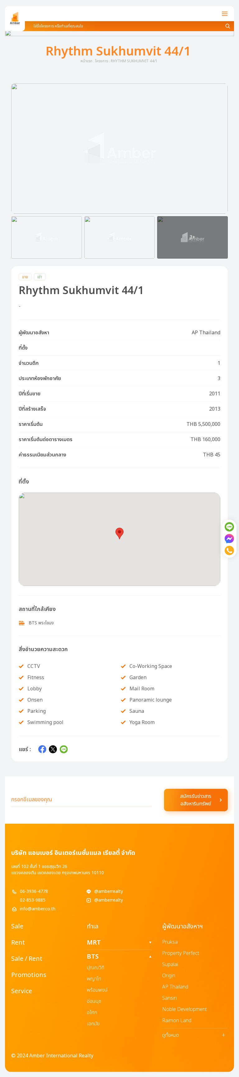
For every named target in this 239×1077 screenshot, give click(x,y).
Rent (18, 942)
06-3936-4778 (34, 892)
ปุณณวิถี (95, 967)
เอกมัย (93, 1023)
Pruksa (170, 942)
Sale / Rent (26, 959)
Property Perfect (180, 953)
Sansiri (169, 998)
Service (21, 991)
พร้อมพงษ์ (97, 990)
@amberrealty (108, 892)
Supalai (170, 964)
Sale (17, 926)
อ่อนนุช (94, 1001)
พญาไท (94, 979)
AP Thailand (175, 987)
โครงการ (101, 61)
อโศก (92, 1012)
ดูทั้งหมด (193, 1035)
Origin (168, 975)
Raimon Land (176, 1020)
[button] (119, 148)
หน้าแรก (86, 61)
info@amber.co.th (37, 909)
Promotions (28, 975)
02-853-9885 (32, 900)
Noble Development (184, 1009)
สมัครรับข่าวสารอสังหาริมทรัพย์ (195, 800)
